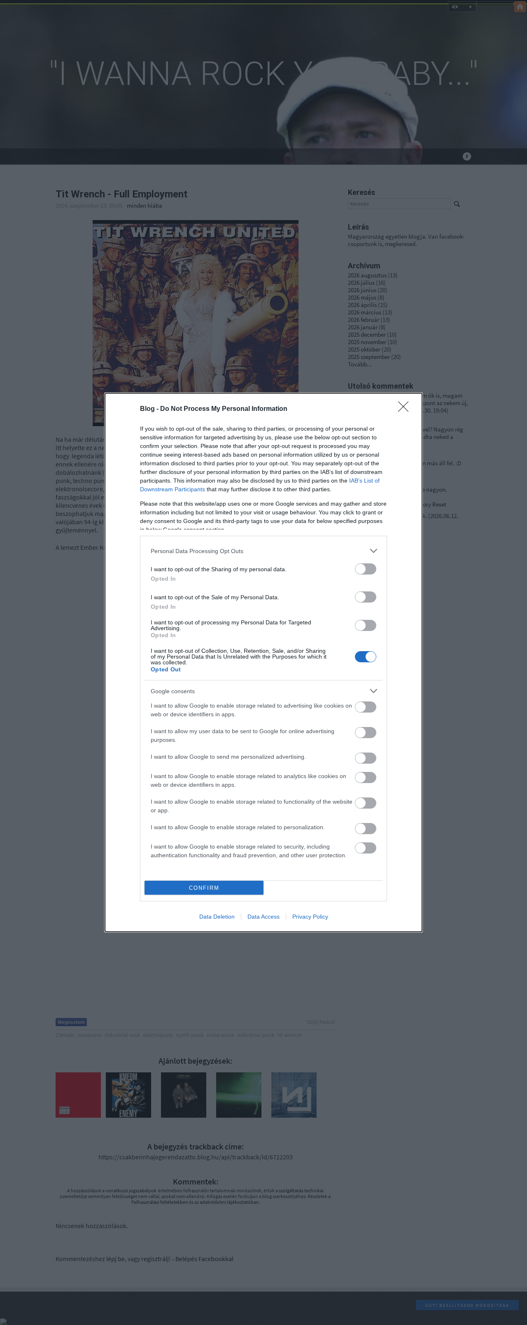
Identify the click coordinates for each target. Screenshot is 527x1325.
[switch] (365, 569)
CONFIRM (204, 888)
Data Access (263, 916)
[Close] (406, 409)
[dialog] (263, 662)
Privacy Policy (310, 916)
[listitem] (263, 550)
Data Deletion (217, 916)
